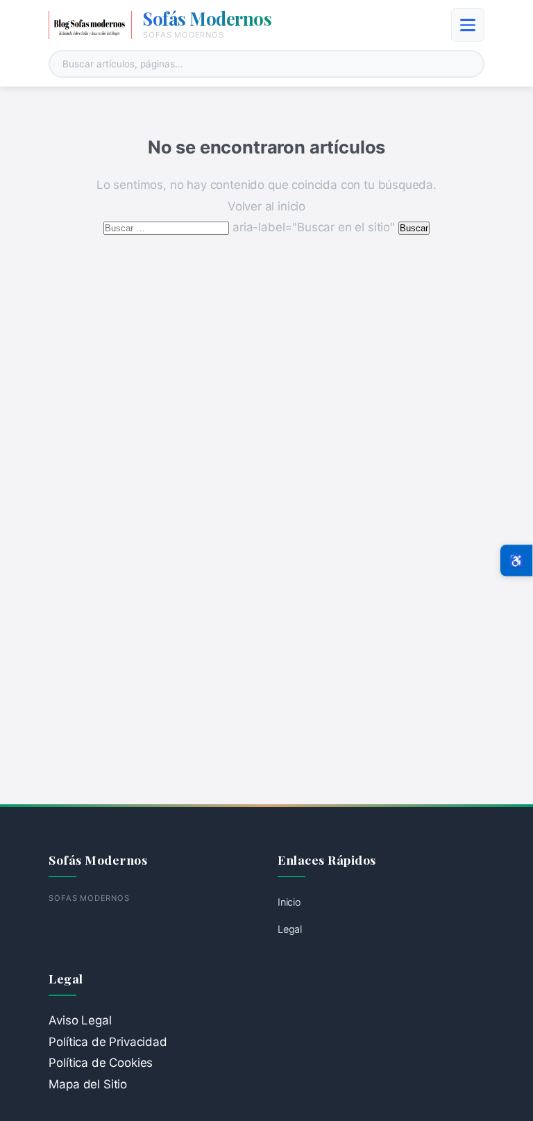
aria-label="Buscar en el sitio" (250, 227)
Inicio (289, 902)
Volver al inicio (266, 206)
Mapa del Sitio (88, 1084)
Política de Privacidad (108, 1042)
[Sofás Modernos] (90, 25)
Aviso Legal (80, 1020)
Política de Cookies (101, 1063)
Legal (290, 929)
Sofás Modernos (207, 18)
